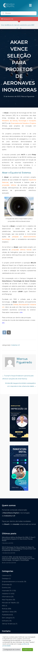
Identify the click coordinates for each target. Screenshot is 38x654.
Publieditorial (6, 615)
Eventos (5, 587)
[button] (17, 28)
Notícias (4, 609)
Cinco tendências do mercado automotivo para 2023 (17, 25)
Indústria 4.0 (15, 345)
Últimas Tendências (8, 624)
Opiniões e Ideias (8, 612)
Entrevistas (6, 584)
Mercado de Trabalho (9, 603)
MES (3, 606)
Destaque (5, 578)
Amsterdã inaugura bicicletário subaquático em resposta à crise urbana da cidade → (20, 383)
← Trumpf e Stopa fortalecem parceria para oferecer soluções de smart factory (17, 376)
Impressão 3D (6, 590)
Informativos (6, 597)
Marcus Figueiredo (27, 96)
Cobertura (5, 575)
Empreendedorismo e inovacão (12, 581)
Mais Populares (7, 600)
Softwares (5, 621)
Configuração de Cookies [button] (12, 649)
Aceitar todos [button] (27, 649)
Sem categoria (7, 618)
